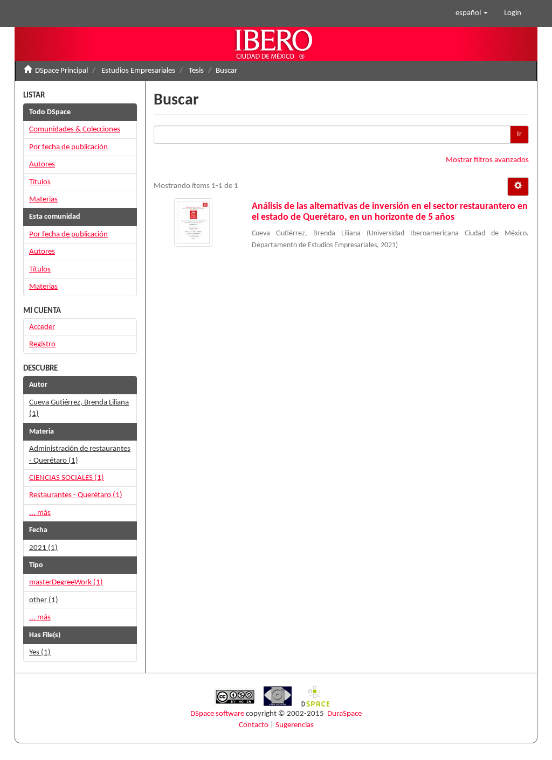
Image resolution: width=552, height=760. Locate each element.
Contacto (253, 725)
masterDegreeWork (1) (66, 582)
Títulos (40, 182)
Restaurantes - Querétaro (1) (75, 495)
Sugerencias (294, 725)
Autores (42, 165)
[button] (471, 13)
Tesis (196, 71)
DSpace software (217, 714)
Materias (43, 200)
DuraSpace (344, 714)
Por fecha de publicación (68, 147)
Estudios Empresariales (138, 71)
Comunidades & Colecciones (74, 129)
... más (40, 513)
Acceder (42, 327)
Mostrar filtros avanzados (487, 160)
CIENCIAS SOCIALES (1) (66, 478)
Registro (42, 344)
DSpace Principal (61, 71)
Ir (519, 134)
